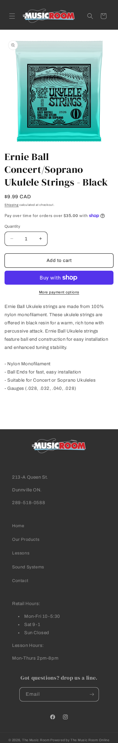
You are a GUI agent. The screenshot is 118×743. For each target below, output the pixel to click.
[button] (12, 16)
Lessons (20, 553)
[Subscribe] (92, 694)
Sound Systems (28, 567)
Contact (20, 580)
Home (18, 526)
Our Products (25, 539)
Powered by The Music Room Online (79, 740)
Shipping (12, 204)
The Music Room (36, 740)
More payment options (59, 292)
